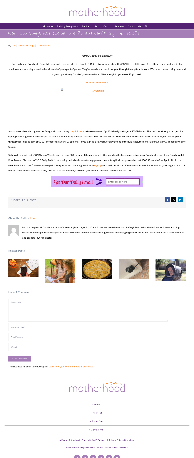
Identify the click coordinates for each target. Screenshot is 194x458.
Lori (14, 45)
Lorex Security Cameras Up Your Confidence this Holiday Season (134, 269)
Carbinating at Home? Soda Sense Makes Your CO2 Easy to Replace (171, 270)
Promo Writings (26, 45)
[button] (146, 26)
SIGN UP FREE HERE (97, 82)
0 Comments (43, 45)
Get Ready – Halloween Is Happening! (23, 268)
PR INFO (97, 412)
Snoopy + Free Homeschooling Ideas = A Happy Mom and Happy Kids (60, 271)
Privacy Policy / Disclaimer (122, 440)
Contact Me (97, 429)
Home (97, 404)
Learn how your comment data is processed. (71, 366)
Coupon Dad (102, 447)
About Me (97, 421)
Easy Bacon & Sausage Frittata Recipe (97, 269)
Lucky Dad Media (120, 447)
